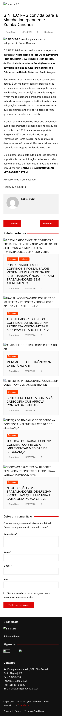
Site (5, 579)
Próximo (47, 223)
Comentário (10, 534)
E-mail (7, 566)
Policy (18, 711)
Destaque (49, 32)
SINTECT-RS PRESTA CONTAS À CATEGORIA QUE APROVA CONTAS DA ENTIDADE (30, 401)
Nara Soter (11, 32)
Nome (7, 552)
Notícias (24, 259)
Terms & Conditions (34, 711)
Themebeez (23, 705)
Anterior (14, 223)
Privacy (7, 711)
